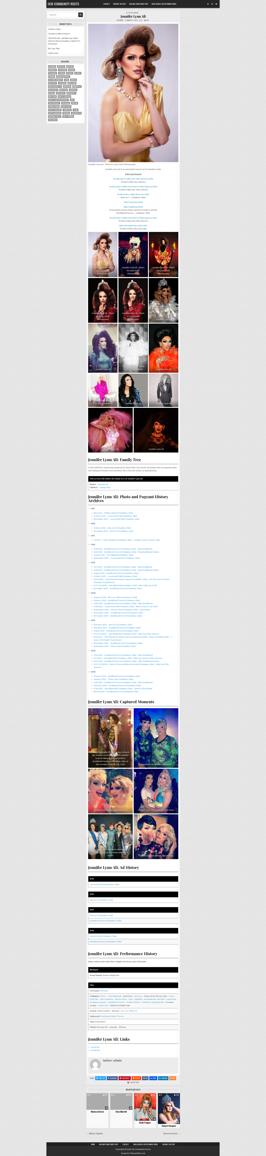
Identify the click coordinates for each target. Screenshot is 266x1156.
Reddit (137, 1078)
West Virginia (68, 116)
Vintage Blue (105, 487)
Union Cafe (103, 1005)
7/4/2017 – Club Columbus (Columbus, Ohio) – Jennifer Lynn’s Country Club (127, 540)
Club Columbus (106, 999)
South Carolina (55, 110)
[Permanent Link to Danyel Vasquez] (169, 1108)
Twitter (102, 1078)
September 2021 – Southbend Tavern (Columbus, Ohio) (118, 643)
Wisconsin (53, 120)
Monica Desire (97, 1111)
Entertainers (134, 13)
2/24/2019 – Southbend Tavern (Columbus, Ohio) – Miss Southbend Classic (126, 570)
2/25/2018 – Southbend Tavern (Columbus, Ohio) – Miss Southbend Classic (126, 552)
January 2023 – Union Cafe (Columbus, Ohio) (113, 679)
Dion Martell (121, 1111)
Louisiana (62, 83)
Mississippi (53, 90)
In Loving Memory (55, 80)
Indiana (51, 76)
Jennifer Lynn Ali (133, 16)
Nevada (51, 93)
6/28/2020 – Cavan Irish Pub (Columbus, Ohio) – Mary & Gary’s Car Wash (126, 606)
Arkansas (52, 70)
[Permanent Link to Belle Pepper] (145, 1107)
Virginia (66, 113)
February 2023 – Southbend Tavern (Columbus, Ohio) (117, 685)
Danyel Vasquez (169, 1126)
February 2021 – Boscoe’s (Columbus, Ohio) (113, 625)
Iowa (66, 80)
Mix (174, 1078)
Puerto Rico (66, 106)
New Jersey (61, 93)
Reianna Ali (103, 484)
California (62, 70)
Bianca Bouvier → (171, 1134)
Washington (76, 113)
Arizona (70, 66)
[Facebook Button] (208, 4)
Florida (61, 73)
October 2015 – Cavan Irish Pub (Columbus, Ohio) (115, 516)
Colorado (52, 73)
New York (52, 96)
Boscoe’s (138, 996)
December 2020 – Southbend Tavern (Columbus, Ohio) (118, 616)
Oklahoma (65, 103)
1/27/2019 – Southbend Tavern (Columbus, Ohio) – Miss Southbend (123, 567)
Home (93, 1144)
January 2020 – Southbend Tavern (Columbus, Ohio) (117, 600)
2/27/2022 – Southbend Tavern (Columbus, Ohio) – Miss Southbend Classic (126, 661)
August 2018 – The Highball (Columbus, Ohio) (113, 555)
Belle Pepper (145, 1122)
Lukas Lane (53, 53)
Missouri (63, 90)
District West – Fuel (124, 999)
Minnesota (77, 86)
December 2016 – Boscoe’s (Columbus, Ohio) (113, 531)
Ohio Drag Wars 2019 (133, 202)
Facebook (95, 1047)
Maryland (72, 83)
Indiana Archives (63, 76)
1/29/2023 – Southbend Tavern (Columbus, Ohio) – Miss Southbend (123, 682)
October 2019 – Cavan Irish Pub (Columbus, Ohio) (115, 576)
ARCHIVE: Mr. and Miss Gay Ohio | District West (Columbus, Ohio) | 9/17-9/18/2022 (64, 41)
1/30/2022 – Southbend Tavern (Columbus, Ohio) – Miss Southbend (123, 655)
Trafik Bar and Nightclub (153, 1002)
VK (146, 1078)
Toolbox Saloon (133, 1002)
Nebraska (73, 90)
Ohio (137, 1082)
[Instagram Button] (212, 4)
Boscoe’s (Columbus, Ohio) (101, 900)
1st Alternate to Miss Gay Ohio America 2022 (133, 179)
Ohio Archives (54, 103)
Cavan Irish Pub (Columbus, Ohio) (104, 884)
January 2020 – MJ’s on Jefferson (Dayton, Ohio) (115, 597)
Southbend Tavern (116, 1002)
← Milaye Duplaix (94, 1134)
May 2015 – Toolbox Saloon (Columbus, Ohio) (113, 513)
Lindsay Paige (54, 29)
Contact (106, 3)
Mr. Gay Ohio (54, 48)
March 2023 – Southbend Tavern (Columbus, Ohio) (116, 692)
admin (121, 20)
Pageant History (119, 3)
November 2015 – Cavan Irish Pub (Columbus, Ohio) (116, 519)
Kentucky (52, 83)
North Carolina (64, 96)
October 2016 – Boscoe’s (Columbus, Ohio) (112, 528)
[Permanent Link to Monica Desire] (97, 1101)
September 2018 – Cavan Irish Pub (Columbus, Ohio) (117, 558)
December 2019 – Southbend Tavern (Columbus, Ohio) (118, 588)
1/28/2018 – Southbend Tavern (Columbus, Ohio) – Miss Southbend (123, 549)
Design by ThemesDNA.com (133, 1153)
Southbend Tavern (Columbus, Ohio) (106, 921)
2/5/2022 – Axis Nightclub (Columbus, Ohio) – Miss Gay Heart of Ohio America (128, 658)
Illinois (78, 73)
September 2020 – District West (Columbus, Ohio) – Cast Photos (122, 610)
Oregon (74, 103)
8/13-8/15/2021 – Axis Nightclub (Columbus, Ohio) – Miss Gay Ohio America (126, 634)
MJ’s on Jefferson (129, 1011)
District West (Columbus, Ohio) (103, 936)
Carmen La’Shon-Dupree (59, 34)
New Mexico (71, 93)
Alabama (52, 66)
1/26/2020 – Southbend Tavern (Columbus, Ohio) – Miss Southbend (123, 603)
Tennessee (67, 110)
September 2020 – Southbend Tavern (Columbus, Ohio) (118, 613)
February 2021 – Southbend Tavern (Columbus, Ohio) (117, 628)
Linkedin (164, 1078)
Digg (154, 1078)
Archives (61, 66)
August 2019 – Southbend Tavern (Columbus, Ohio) (116, 573)
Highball (138, 999)
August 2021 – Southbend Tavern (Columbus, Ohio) (116, 631)
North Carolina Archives (58, 100)
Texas (75, 110)
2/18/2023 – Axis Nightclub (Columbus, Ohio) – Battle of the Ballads (123, 689)
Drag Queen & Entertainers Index (164, 3)
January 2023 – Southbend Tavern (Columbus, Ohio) (117, 676)
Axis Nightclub (114, 996)
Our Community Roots (63, 3)
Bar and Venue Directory (138, 3)
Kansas (73, 80)
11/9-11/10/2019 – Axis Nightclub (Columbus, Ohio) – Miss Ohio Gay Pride (125, 585)
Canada (71, 70)
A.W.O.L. (103, 996)
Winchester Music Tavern (111, 1016)
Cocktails (104, 991)
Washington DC (55, 116)
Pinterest (126, 1078)
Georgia (70, 73)
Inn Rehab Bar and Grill (154, 999)
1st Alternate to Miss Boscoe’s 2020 (133, 194)
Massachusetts (55, 86)
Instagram (95, 1050)
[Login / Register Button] (216, 4)
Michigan (67, 86)
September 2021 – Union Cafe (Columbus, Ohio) (115, 646)
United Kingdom (55, 113)
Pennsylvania (54, 106)
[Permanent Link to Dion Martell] (121, 1101)
